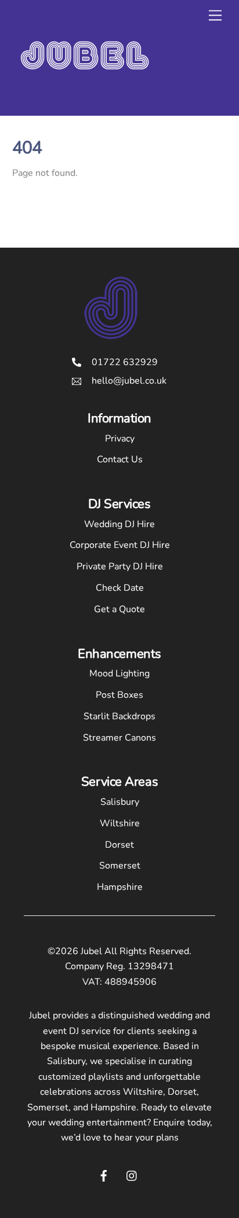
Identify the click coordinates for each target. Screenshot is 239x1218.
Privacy (120, 438)
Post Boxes (119, 695)
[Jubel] (84, 94)
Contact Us (120, 459)
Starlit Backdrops (119, 716)
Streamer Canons (119, 737)
